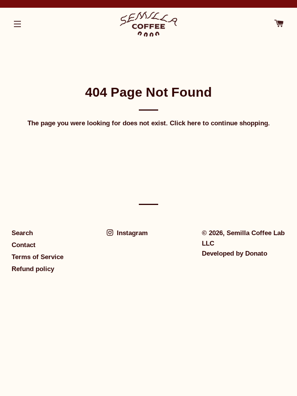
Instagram (131, 233)
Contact (24, 245)
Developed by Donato (234, 253)
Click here (185, 123)
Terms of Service (37, 257)
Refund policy (33, 269)
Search (22, 233)
